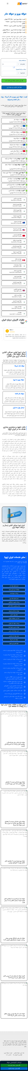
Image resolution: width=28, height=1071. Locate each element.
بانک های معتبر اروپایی (9, 479)
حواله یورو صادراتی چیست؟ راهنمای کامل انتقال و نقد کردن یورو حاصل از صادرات (15, 784)
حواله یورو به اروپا (18, 380)
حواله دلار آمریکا (19, 366)
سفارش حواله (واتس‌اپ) (13, 1065)
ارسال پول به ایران (18, 407)
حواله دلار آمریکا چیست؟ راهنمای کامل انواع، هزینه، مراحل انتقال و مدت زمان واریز (14, 900)
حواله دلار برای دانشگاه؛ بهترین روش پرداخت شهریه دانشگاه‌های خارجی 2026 (14, 939)
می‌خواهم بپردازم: (22, 60)
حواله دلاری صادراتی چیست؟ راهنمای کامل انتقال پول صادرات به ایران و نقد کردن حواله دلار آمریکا (15, 823)
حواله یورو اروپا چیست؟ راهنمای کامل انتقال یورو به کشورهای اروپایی (15, 862)
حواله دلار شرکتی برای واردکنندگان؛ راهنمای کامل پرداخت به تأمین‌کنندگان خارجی (15, 744)
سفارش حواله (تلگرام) (13, 1068)
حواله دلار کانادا (19, 394)
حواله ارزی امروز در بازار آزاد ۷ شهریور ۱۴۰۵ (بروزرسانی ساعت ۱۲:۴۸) (14, 114)
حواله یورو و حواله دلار (16, 14)
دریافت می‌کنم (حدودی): (21, 69)
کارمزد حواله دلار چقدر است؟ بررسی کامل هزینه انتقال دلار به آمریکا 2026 (14, 977)
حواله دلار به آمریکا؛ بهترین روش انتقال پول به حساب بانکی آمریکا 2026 (14, 1015)
